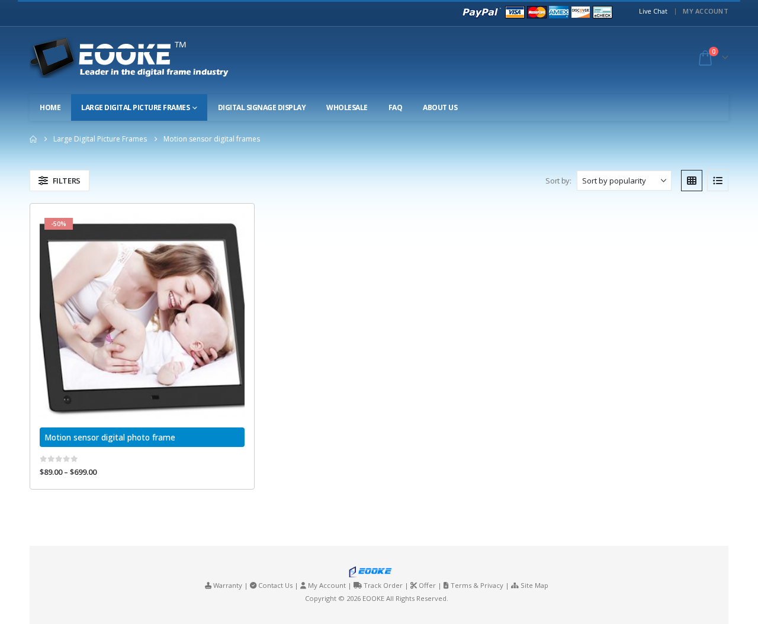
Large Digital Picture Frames (135, 107)
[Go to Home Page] (33, 139)
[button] (59, 180)
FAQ (395, 107)
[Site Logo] (140, 57)
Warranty (227, 585)
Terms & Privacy (477, 585)
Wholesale (347, 107)
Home (50, 107)
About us (440, 107)
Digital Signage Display (262, 107)
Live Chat (653, 11)
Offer (427, 585)
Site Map (534, 585)
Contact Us (275, 585)
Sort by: (558, 180)
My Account (705, 11)
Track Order (383, 585)
